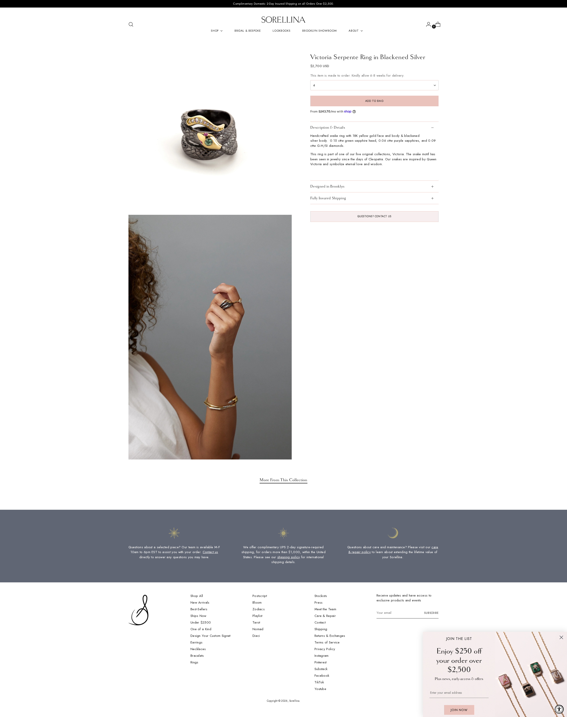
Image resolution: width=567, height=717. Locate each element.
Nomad (258, 629)
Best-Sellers (199, 609)
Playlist (257, 615)
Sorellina (294, 701)
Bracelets (197, 655)
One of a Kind (200, 629)
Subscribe (431, 613)
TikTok (319, 682)
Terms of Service (327, 642)
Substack (321, 669)
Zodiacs (258, 609)
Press (319, 602)
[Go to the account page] (426, 24)
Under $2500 (200, 622)
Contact (320, 622)
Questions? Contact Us (374, 216)
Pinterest (321, 662)
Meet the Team (325, 609)
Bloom (257, 602)
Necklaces (198, 649)
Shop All (196, 595)
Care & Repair (325, 615)
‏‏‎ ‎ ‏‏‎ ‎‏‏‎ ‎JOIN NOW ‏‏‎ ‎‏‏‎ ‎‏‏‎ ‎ (459, 710)
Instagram (322, 655)
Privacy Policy (325, 649)
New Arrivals (200, 602)
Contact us (210, 552)
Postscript (259, 595)
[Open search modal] (130, 24)
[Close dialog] (561, 637)
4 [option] (314, 85)
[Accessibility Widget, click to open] (559, 709)
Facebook (322, 675)
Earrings (196, 642)
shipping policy (288, 557)
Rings (194, 662)
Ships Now (198, 615)
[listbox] (374, 85)
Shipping (321, 629)
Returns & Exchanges (330, 635)
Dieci (256, 635)
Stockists (321, 595)
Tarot (256, 622)
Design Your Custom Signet (210, 635)
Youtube (320, 688)
